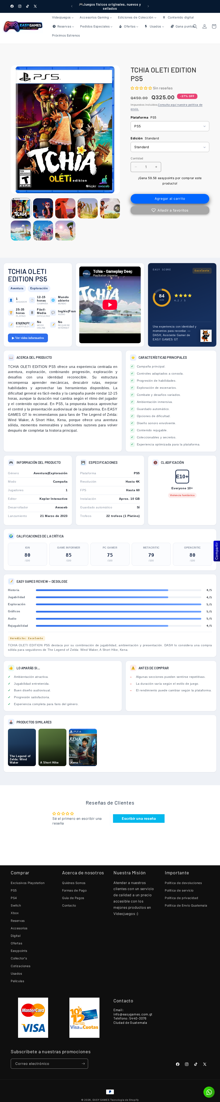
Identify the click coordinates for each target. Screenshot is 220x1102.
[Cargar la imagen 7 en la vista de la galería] (43, 231)
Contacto (69, 905)
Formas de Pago (74, 890)
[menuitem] (63, 17)
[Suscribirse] (83, 1064)
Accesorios (19, 928)
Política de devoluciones (183, 883)
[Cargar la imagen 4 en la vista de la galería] (88, 208)
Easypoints (19, 951)
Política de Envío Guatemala (186, 905)
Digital (15, 935)
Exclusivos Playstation (27, 883)
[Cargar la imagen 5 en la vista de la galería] (110, 208)
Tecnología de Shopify (124, 1099)
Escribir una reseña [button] (139, 818)
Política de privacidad (181, 898)
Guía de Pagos (73, 898)
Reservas (18, 920)
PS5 (14, 890)
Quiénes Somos (74, 883)
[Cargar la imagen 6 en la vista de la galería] (21, 231)
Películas (17, 981)
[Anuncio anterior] (71, 6)
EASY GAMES (101, 1099)
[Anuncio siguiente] (148, 6)
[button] (214, 26)
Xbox (15, 913)
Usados (16, 973)
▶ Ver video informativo (28, 338)
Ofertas (16, 943)
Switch (16, 905)
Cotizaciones (20, 966)
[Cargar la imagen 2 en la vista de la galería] (43, 208)
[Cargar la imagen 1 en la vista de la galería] (21, 208)
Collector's (19, 958)
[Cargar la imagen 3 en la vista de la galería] (65, 208)
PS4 (14, 898)
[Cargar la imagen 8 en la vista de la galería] (65, 231)
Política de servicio (179, 890)
